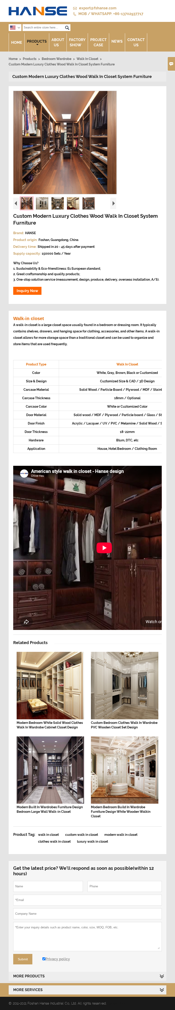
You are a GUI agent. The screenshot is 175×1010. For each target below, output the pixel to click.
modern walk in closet (120, 834)
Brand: (19, 233)
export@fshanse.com (97, 8)
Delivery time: (25, 247)
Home (16, 42)
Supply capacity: (27, 253)
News (117, 41)
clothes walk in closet (54, 841)
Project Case (98, 42)
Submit (23, 959)
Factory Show (77, 42)
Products (37, 41)
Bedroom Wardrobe (56, 59)
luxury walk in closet (92, 841)
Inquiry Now (27, 291)
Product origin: (26, 240)
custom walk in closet (81, 834)
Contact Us (136, 42)
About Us (57, 42)
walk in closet (48, 834)
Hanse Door (117, 1003)
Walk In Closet (87, 59)
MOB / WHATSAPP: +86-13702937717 (110, 14)
